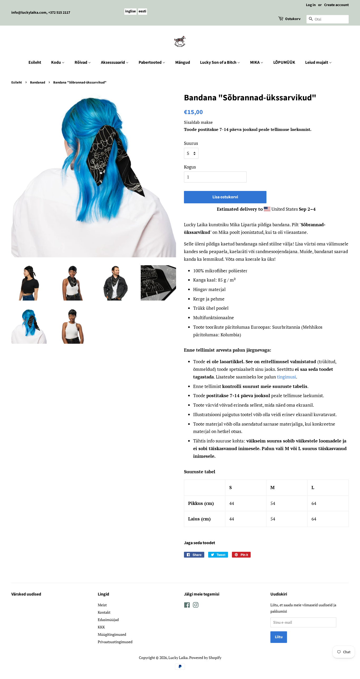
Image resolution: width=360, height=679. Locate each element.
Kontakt (104, 612)
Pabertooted (150, 62)
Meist (102, 604)
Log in (311, 5)
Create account (336, 5)
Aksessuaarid (113, 62)
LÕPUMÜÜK (284, 62)
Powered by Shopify (205, 657)
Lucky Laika (178, 657)
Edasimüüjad (108, 619)
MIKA (255, 62)
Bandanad (37, 82)
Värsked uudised (26, 594)
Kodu (56, 62)
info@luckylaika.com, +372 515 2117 (40, 12)
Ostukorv (292, 19)
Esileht (34, 62)
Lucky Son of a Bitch (218, 62)
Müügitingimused (112, 634)
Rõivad (81, 62)
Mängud (182, 62)
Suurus (191, 143)
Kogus (190, 167)
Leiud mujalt (317, 62)
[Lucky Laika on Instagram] (195, 605)
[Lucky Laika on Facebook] (187, 605)
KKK (101, 626)
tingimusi (286, 377)
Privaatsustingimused (115, 641)
